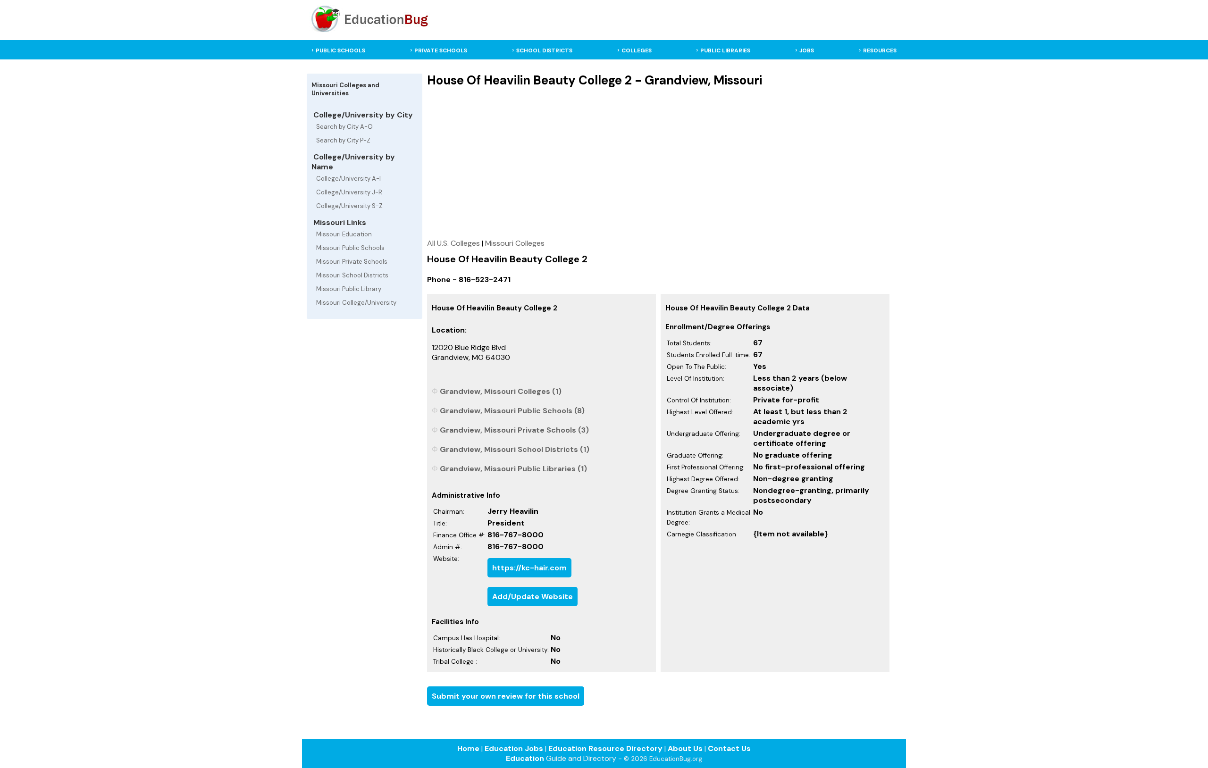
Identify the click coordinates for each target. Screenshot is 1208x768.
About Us (685, 748)
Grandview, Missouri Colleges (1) (501, 391)
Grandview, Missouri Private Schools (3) (514, 430)
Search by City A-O (344, 127)
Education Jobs (514, 748)
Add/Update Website (532, 596)
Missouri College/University (356, 303)
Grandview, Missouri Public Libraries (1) (513, 469)
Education (525, 758)
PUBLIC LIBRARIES (725, 50)
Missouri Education (344, 234)
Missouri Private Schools (351, 262)
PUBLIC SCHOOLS (340, 50)
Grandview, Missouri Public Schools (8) (512, 411)
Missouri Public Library (348, 289)
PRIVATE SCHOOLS (440, 50)
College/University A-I (348, 179)
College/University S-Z (349, 206)
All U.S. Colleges (453, 243)
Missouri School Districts (352, 275)
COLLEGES (636, 50)
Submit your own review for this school (505, 696)
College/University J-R (349, 192)
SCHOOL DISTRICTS (544, 50)
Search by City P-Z (343, 140)
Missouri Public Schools (350, 248)
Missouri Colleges (515, 243)
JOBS (806, 50)
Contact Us (729, 748)
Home (468, 748)
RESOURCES (880, 50)
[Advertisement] (658, 163)
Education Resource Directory (605, 748)
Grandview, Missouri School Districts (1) (514, 449)
